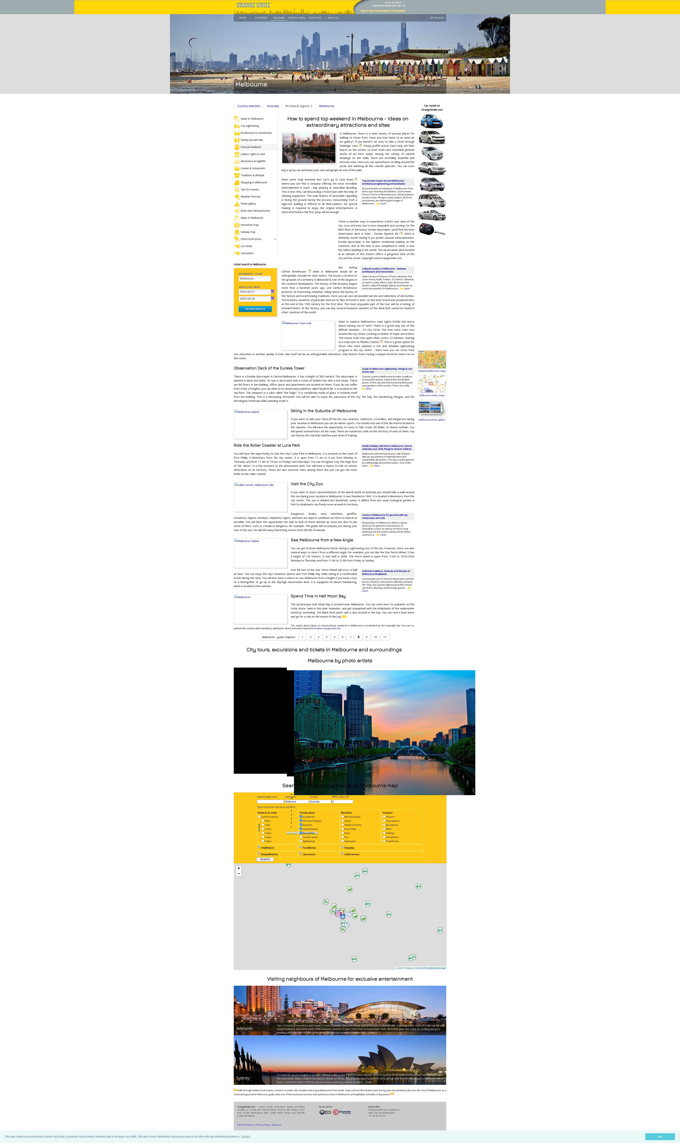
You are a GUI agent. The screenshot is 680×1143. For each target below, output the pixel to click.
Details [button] (245, 1136)
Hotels (242, 17)
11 (385, 637)
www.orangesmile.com (328, 628)
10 (375, 637)
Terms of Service (245, 1124)
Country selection (248, 106)
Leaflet (399, 967)
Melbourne (326, 106)
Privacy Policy (263, 1124)
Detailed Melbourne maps (432, 370)
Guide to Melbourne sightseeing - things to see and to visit (387, 370)
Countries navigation (412, 85)
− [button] (239, 873)
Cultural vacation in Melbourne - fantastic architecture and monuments (384, 270)
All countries (437, 17)
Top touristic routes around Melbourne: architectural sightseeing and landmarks (383, 182)
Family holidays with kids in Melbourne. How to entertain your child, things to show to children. (387, 447)
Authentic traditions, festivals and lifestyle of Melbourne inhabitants (386, 572)
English (435, 85)
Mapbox (409, 967)
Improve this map (437, 968)
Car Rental (261, 17)
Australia (273, 106)
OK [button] (660, 1136)
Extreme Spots (297, 17)
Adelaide (244, 1028)
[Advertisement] (308, 242)
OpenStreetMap (422, 967)
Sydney (243, 1078)
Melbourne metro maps (432, 395)
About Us (333, 17)
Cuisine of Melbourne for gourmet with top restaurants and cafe (385, 516)
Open (383, 203)
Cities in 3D (315, 17)
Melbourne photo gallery (432, 419)
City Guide (279, 17)
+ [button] (239, 868)
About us (276, 1124)
